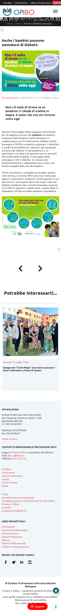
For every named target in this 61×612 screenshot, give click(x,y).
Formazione (8, 526)
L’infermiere (21, 2)
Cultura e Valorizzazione (15, 546)
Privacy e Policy (10, 503)
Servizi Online (9, 482)
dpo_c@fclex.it (16, 455)
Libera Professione (40, 2)
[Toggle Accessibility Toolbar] (56, 590)
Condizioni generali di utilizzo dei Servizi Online (28, 500)
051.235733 (19, 458)
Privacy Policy (18, 452)
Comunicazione (10, 533)
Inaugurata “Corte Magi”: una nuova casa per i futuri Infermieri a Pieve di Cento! (26, 369)
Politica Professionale (14, 543)
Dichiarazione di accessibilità (30, 599)
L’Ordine (7, 2)
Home (10, 23)
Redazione (10, 97)
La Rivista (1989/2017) (14, 510)
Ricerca (6, 539)
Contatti (6, 507)
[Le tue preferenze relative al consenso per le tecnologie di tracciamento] (56, 607)
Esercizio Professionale (14, 529)
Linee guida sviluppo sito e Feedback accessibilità (30, 596)
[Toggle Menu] (55, 11)
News (5, 485)
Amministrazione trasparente (18, 497)
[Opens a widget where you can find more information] (37, 607)
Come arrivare (9, 438)
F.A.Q (5, 494)
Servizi (5, 479)
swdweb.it (40, 602)
